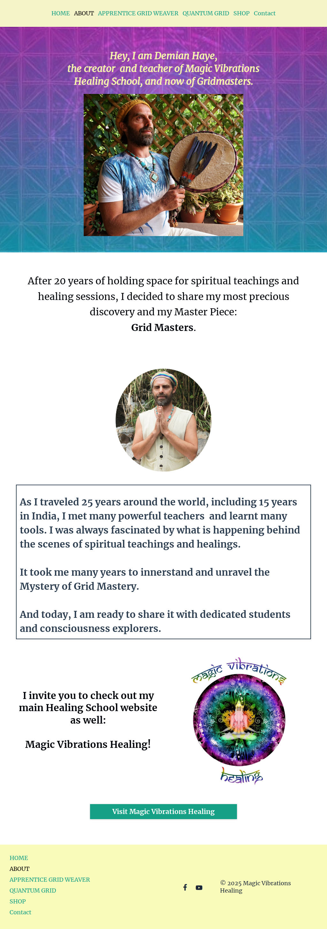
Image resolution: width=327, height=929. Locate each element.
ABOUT (84, 13)
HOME (60, 13)
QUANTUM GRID (206, 13)
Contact (265, 13)
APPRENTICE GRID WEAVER (138, 13)
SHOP (241, 13)
